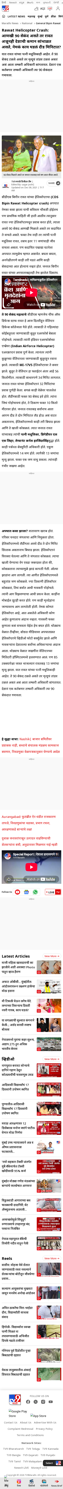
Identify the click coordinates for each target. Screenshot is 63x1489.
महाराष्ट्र (31, 16)
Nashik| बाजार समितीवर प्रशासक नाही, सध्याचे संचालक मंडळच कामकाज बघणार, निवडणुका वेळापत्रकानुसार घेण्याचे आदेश (31, 745)
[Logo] (5, 8)
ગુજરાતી (47, 2)
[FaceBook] (28, 1402)
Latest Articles (16, 956)
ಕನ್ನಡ (21, 2)
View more (50, 956)
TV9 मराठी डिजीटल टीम (21, 181)
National (26, 23)
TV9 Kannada (50, 1448)
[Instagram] (43, 1402)
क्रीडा (53, 16)
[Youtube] (51, 1402)
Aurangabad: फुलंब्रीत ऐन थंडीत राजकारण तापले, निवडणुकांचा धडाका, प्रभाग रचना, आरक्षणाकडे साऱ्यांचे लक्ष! (29, 823)
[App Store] (40, 1417)
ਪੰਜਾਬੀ (56, 2)
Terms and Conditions (30, 1435)
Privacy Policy (44, 1428)
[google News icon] (26, 892)
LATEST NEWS (16, 16)
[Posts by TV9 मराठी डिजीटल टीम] (6, 186)
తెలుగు (30, 2)
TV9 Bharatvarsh (13, 1448)
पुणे (46, 16)
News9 (12, 2)
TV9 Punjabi (47, 1455)
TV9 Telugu (33, 1448)
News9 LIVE (21, 1467)
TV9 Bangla (13, 1455)
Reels (7, 1258)
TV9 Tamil (14, 1461)
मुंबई (40, 16)
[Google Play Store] (19, 1413)
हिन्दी (4, 2)
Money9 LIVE (39, 1467)
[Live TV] (49, 8)
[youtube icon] (17, 892)
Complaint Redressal (20, 1428)
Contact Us (10, 1422)
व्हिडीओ (8, 1059)
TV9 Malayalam (32, 1461)
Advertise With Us (45, 1422)
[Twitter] (36, 1402)
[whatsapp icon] (35, 892)
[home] (3, 16)
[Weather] (37, 8)
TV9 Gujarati (30, 1455)
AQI (42, 9)
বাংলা (38, 2)
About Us (25, 1422)
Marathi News (10, 23)
